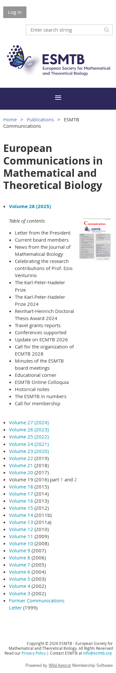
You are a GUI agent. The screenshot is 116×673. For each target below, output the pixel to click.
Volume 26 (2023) (29, 429)
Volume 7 (19, 564)
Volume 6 (19, 571)
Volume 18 (21, 486)
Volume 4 (19, 586)
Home (10, 119)
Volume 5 (19, 579)
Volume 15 (21, 508)
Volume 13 (21, 522)
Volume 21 (21, 465)
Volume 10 (21, 543)
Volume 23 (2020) (29, 451)
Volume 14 (21, 515)
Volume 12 (21, 529)
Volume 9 (19, 550)
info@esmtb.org (97, 653)
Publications (40, 119)
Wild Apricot (60, 665)
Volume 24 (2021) (29, 444)
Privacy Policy (34, 653)
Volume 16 (21, 500)
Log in (15, 12)
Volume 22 (21, 458)
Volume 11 (21, 536)
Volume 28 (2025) (30, 206)
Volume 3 (19, 593)
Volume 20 (21, 472)
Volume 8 (19, 557)
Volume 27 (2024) (29, 422)
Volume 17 (21, 493)
